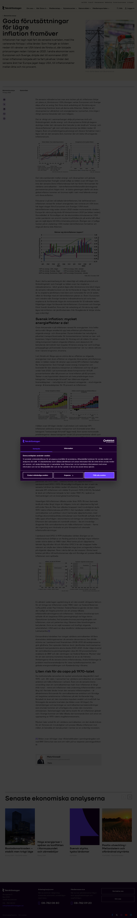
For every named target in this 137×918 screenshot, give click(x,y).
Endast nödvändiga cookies (37, 475)
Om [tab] (100, 448)
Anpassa (67, 475)
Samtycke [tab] (36, 448)
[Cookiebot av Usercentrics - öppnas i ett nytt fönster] (105, 441)
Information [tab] (68, 448)
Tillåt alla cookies (99, 475)
